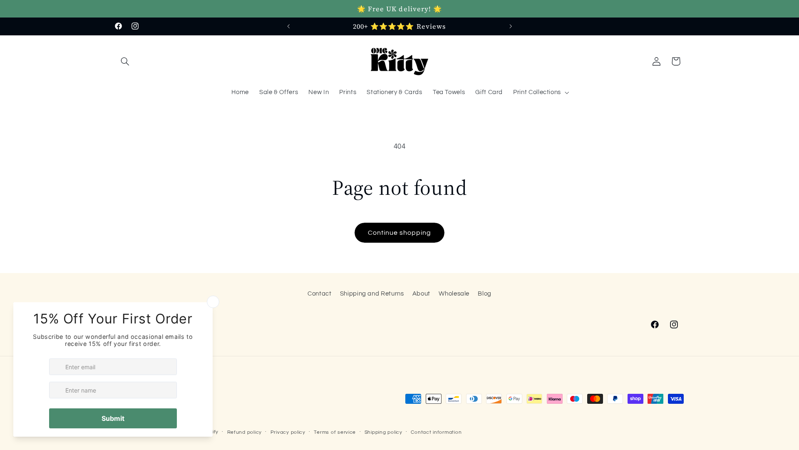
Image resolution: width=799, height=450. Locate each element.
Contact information (436, 432)
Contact (319, 294)
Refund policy (244, 432)
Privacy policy (287, 432)
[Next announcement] (510, 26)
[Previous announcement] (288, 26)
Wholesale (454, 294)
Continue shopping (400, 232)
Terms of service (335, 432)
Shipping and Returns (372, 294)
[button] (125, 61)
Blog (484, 294)
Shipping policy (383, 432)
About (421, 294)
